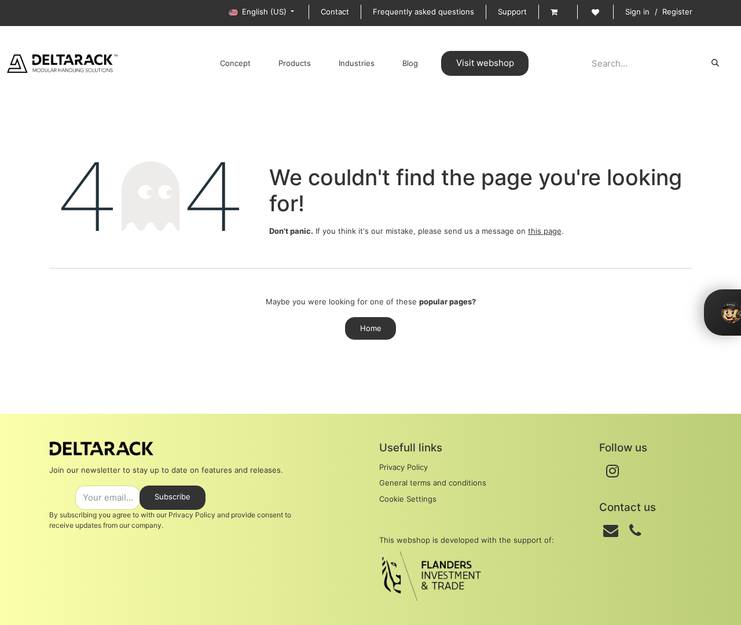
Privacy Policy (403, 467)
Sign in (637, 11)
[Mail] (611, 531)
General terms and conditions (432, 482)
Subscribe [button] (172, 496)
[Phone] (635, 531)
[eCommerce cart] (558, 12)
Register (677, 11)
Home (370, 328)
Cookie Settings (407, 498)
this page (545, 231)
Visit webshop (485, 62)
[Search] (715, 63)
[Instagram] (612, 471)
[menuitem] (235, 63)
